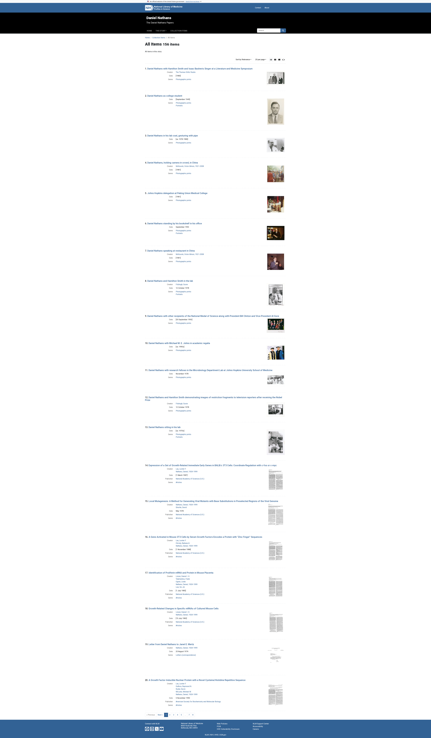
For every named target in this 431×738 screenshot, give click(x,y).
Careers (256, 729)
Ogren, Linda (181, 582)
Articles (179, 482)
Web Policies (222, 724)
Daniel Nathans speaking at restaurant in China (171, 250)
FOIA (219, 726)
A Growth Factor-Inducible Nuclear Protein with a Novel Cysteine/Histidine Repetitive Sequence (197, 680)
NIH (211, 735)
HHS (216, 735)
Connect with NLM (152, 724)
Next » (160, 715)
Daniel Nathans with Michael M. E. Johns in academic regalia (179, 343)
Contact (258, 8)
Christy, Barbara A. (183, 543)
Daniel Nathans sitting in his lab (164, 427)
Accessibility (258, 726)
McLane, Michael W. (183, 692)
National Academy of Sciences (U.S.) (190, 479)
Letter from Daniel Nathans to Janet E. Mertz (171, 644)
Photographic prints (183, 79)
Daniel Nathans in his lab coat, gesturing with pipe (172, 135)
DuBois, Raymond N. (184, 686)
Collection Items (178, 31)
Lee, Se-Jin (180, 587)
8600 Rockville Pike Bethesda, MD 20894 (189, 727)
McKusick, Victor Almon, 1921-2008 (190, 166)
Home (149, 31)
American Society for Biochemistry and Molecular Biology (198, 702)
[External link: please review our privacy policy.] (147, 729)
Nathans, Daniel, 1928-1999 (186, 472)
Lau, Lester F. (181, 469)
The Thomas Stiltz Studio (186, 72)
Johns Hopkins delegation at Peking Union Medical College (177, 193)
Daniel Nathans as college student (164, 95)
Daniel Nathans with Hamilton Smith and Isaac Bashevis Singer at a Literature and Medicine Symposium (200, 68)
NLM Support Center (261, 724)
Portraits (179, 106)
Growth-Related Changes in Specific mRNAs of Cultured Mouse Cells (184, 608)
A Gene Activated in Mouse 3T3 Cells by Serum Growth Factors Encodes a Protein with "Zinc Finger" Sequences (205, 537)
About (267, 8)
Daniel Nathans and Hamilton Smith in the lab (170, 281)
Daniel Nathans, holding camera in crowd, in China (172, 162)
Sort (243, 59)
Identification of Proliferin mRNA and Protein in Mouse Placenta (181, 572)
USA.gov (223, 735)
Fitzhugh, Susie (182, 284)
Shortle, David (181, 507)
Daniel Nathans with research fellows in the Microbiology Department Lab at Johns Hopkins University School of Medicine (210, 370)
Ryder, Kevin (180, 689)
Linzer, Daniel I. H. (183, 576)
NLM (207, 735)
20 (260, 59)
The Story (160, 31)
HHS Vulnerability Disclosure (228, 729)
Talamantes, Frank (183, 579)
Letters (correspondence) (186, 655)
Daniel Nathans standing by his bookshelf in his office (174, 223)
